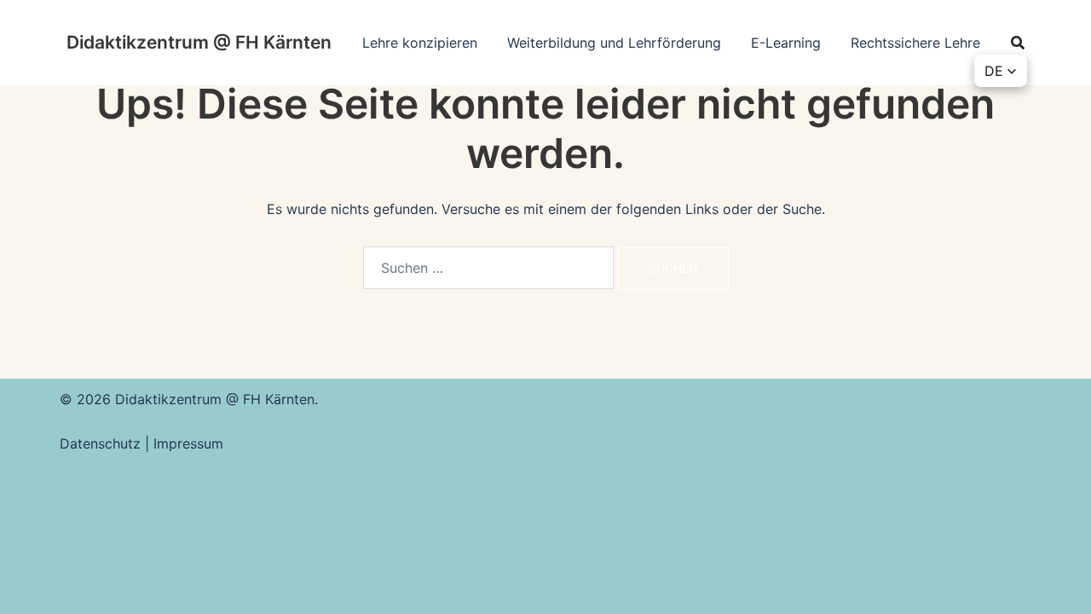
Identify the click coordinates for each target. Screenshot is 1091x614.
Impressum (188, 443)
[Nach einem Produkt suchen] (1018, 42)
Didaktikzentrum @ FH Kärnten (199, 42)
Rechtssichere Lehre (915, 42)
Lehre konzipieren (419, 42)
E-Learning (786, 42)
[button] (1000, 70)
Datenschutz (102, 443)
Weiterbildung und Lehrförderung (614, 42)
